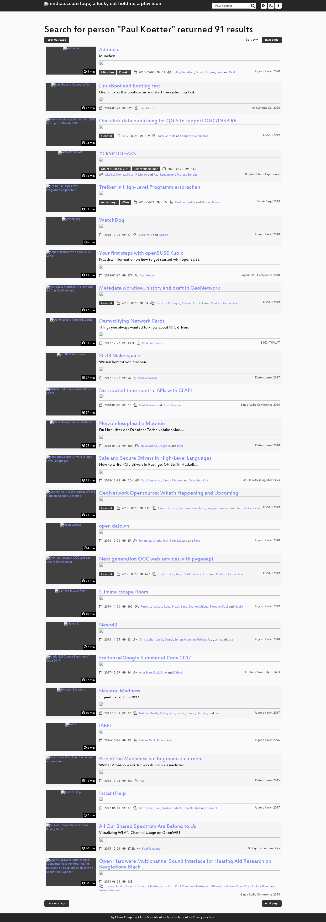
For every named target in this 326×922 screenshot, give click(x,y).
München (107, 72)
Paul (232, 72)
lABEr (105, 726)
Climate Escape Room (123, 592)
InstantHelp (112, 794)
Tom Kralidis (166, 574)
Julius (176, 72)
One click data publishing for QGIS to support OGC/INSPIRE (167, 121)
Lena (152, 607)
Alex (170, 740)
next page (272, 40)
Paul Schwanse (148, 378)
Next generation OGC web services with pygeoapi (156, 559)
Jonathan (188, 72)
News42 (108, 625)
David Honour (172, 405)
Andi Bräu (145, 672)
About (158, 917)
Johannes (145, 541)
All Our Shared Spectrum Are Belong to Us (147, 827)
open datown (114, 526)
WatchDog (111, 221)
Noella (238, 607)
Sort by (251, 40)
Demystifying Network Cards (131, 321)
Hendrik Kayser (136, 886)
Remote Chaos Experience (262, 174)
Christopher (147, 640)
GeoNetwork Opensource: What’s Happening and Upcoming (168, 493)
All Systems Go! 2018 (266, 108)
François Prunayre (168, 303)
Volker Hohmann (110, 890)
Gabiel (176, 808)
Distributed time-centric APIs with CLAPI (145, 391)
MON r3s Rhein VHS (114, 169)
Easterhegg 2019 (268, 201)
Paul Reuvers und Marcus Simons (175, 175)
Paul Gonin (147, 275)
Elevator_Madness (119, 691)
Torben (163, 235)
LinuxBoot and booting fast (129, 86)
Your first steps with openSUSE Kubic (141, 254)
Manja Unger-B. (160, 446)
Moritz (200, 72)
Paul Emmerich (185, 202)
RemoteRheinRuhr (146, 169)
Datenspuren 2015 (267, 780)
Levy (220, 72)
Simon (178, 640)
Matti (143, 808)
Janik (159, 640)
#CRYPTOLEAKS (117, 154)
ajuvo (144, 446)
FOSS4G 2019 (271, 135)
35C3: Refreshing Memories (261, 480)
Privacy (197, 917)
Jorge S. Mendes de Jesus (193, 574)
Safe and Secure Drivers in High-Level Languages (155, 459)
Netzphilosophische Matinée (132, 424)
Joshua (143, 713)
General (106, 136)
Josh (165, 541)
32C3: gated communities (263, 848)
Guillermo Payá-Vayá (236, 886)
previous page (56, 40)
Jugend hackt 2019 (267, 606)
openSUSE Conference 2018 (261, 275)
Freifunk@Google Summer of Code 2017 (145, 658)
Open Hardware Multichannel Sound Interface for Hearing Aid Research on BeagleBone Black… (185, 864)
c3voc (211, 917)
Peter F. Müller (137, 175)
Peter (144, 607)
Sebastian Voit (198, 480)
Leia (160, 607)
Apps (170, 917)
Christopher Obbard (207, 886)
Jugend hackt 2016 (267, 740)
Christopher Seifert (161, 886)
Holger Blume (261, 886)
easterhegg (108, 202)
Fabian (201, 640)
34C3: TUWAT (270, 343)
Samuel (212, 808)
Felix (142, 235)
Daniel (168, 640)
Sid (158, 740)
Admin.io (109, 50)
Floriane (215, 607)
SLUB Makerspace (119, 356)
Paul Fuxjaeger (152, 849)
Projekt (124, 72)
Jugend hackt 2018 (267, 234)
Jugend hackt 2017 (267, 713)
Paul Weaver (147, 405)
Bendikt (195, 808)
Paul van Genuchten (195, 136)
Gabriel (178, 672)
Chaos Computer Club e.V (132, 917)
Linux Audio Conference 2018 (260, 405)
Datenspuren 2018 (267, 445)
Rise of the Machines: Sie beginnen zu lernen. (150, 759)
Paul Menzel (148, 108)
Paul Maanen (184, 886)
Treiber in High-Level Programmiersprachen (149, 188)
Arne (163, 672)
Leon (172, 713)
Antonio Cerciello (193, 303)
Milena (204, 607)
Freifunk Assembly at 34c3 (262, 672)
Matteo (182, 541)
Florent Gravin (167, 508)
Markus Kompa (115, 175)
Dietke (193, 607)
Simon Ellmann (211, 202)
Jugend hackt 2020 (267, 71)
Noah (175, 607)
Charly (157, 541)
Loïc (150, 808)
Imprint (183, 917)
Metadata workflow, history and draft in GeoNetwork (159, 288)
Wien (125, 202)
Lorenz (210, 72)
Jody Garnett (166, 136)
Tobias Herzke (115, 886)
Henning (190, 640)
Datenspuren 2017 (267, 377)
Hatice (166, 808)
